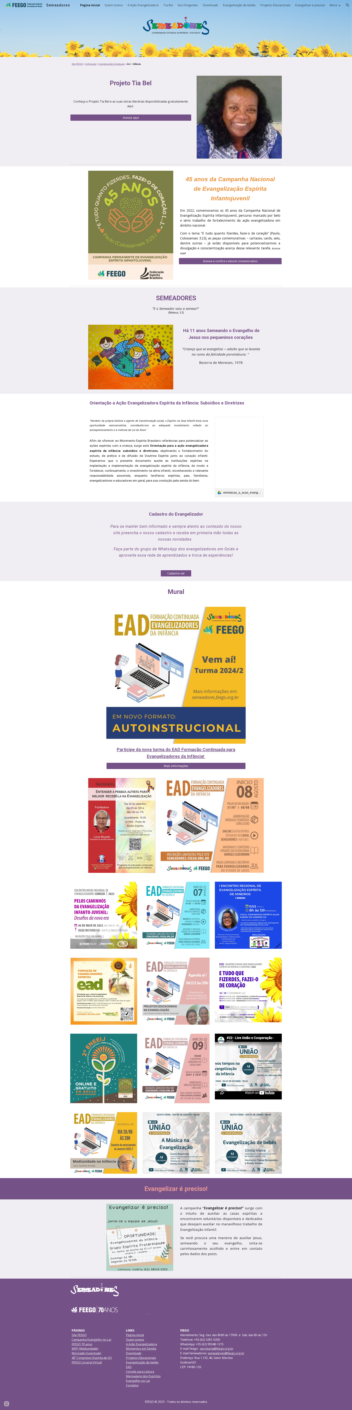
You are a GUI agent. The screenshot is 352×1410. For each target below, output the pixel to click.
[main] (176, 64)
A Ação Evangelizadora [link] (143, 5)
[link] (239, 457)
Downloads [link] (210, 5)
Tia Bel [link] (168, 5)
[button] (347, 5)
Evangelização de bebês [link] (239, 5)
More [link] (333, 5)
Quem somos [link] (114, 5)
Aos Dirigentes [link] (188, 5)
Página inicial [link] (90, 5)
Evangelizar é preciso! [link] (310, 5)
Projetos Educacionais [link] (275, 5)
